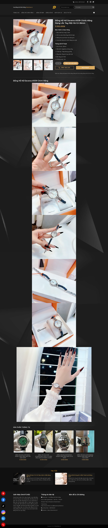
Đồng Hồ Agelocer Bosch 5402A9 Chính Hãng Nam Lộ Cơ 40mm (64, 456)
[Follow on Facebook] (87, 2)
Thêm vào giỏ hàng (71, 63)
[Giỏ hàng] (94, 12)
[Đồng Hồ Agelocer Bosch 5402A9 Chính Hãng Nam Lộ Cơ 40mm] (64, 441)
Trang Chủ (16, 12)
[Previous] (16, 39)
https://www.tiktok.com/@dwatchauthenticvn (52, 505)
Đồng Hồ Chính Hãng (27, 12)
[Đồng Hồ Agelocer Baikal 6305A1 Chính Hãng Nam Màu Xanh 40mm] (23, 441)
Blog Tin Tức (67, 12)
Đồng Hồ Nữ (49, 12)
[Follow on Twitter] (93, 2)
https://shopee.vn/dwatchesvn (52, 501)
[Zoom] (15, 57)
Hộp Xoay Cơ (58, 12)
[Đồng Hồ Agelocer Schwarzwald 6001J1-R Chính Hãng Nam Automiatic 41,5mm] (43, 441)
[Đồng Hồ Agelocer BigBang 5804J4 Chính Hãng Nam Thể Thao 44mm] (85, 441)
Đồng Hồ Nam (40, 12)
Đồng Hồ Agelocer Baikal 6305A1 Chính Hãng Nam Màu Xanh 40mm (23, 456)
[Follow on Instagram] (90, 2)
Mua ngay (85, 67)
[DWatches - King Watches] (54, 7)
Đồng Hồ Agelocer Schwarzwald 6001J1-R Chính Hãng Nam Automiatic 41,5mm (43, 456)
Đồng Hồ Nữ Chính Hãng (88, 73)
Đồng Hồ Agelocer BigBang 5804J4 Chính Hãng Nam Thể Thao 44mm (85, 456)
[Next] (50, 39)
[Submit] (93, 7)
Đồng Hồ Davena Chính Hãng (66, 73)
